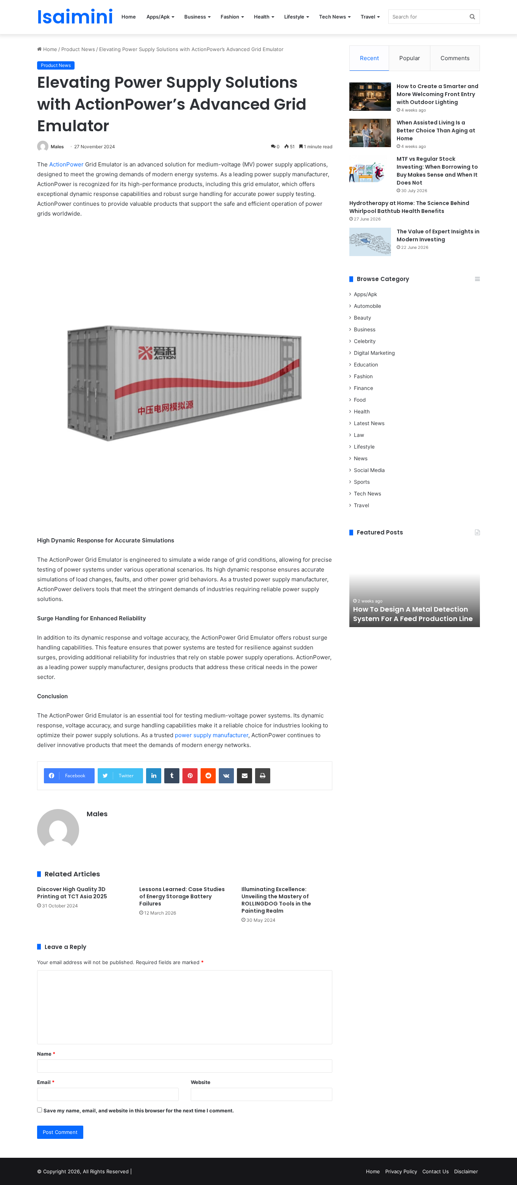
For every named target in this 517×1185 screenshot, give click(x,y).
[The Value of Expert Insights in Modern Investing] (370, 242)
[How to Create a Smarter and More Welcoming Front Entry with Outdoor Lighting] (370, 96)
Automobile (367, 306)
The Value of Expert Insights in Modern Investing (438, 235)
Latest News (369, 423)
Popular (409, 58)
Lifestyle (294, 17)
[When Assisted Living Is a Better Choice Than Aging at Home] (370, 133)
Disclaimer (466, 1171)
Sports (362, 482)
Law (359, 435)
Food (360, 400)
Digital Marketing (374, 353)
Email (46, 1082)
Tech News (332, 17)
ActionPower (66, 164)
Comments (455, 58)
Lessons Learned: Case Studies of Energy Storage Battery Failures (182, 896)
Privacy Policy (401, 1171)
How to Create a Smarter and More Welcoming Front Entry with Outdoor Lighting (437, 94)
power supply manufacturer (211, 735)
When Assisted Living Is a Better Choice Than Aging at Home (436, 130)
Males (57, 146)
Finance (363, 388)
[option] (414, 585)
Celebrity (365, 341)
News (361, 458)
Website (200, 1082)
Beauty (362, 318)
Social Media (369, 470)
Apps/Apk (158, 17)
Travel (368, 17)
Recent (369, 58)
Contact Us (435, 1171)
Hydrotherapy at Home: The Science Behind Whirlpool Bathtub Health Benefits (409, 207)
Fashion (230, 17)
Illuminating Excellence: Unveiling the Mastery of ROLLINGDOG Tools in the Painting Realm (276, 900)
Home (128, 17)
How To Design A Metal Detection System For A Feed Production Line (413, 613)
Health (261, 17)
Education (366, 365)
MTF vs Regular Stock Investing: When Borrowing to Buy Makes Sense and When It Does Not (437, 170)
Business (195, 17)
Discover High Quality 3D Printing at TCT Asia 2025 (72, 892)
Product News (78, 49)
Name (46, 1054)
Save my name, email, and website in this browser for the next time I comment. (139, 1110)
